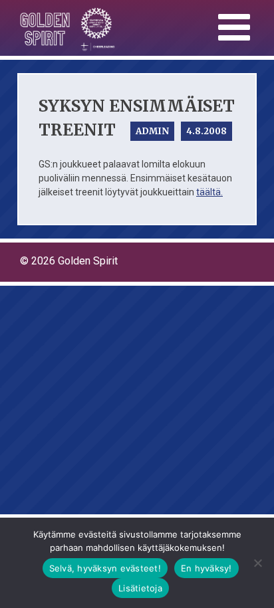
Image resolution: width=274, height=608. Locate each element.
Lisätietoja (140, 588)
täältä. (209, 192)
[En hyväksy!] (257, 562)
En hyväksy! (206, 568)
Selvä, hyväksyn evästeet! (105, 568)
